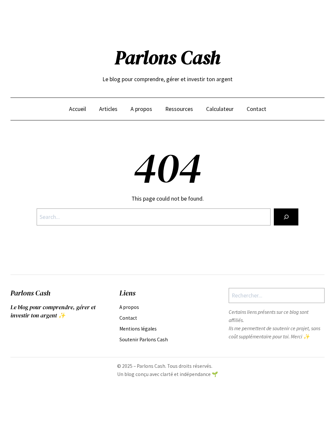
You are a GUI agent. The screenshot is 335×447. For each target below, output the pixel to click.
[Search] (286, 216)
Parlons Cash (167, 58)
